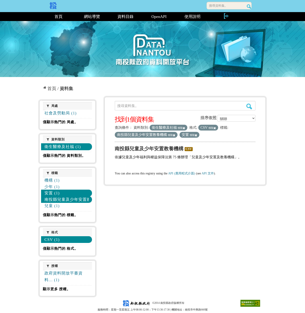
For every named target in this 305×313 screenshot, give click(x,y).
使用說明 (192, 16)
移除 (180, 127)
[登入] (226, 16)
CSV (189, 149)
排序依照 (209, 118)
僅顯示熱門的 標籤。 (60, 215)
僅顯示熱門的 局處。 (60, 122)
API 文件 (208, 173)
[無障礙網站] (250, 302)
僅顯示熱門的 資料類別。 (64, 155)
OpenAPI (159, 16)
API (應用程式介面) (181, 173)
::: (40, 16)
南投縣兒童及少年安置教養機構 (149, 148)
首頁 (58, 16)
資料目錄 (125, 16)
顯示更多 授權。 (57, 289)
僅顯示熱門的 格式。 (60, 248)
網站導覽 (92, 16)
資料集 (66, 88)
